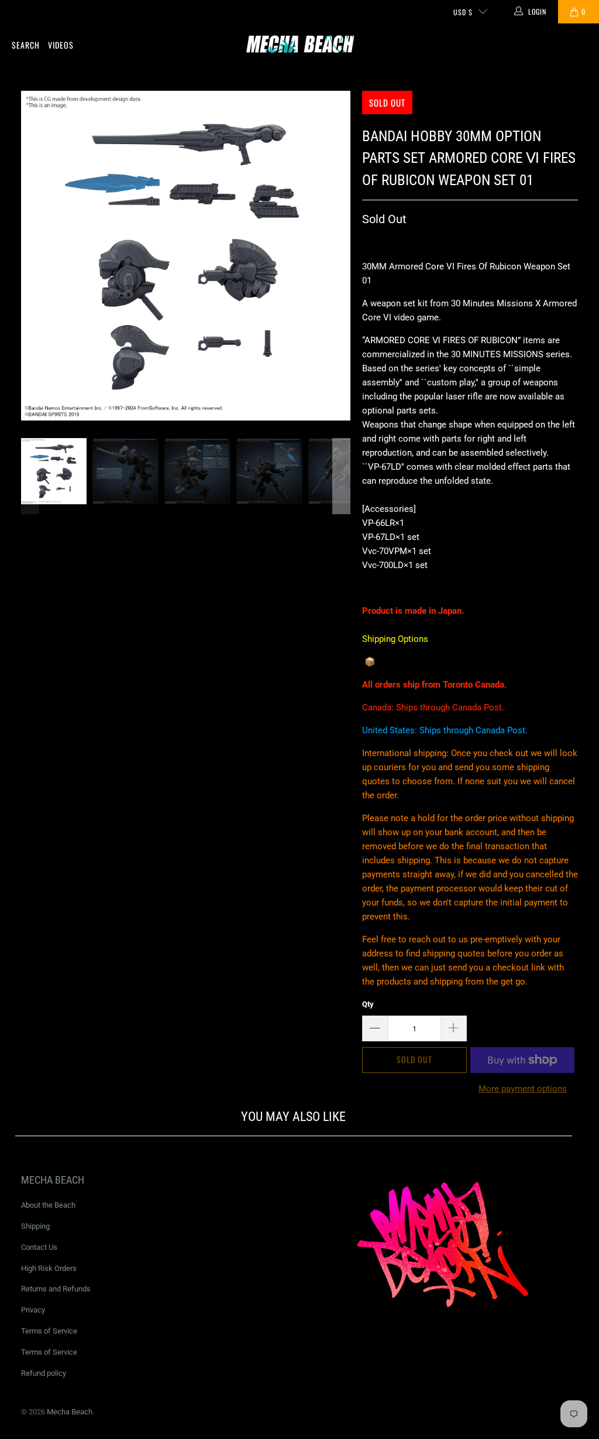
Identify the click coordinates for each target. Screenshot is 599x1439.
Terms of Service (49, 1331)
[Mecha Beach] (300, 45)
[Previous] (29, 256)
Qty (368, 1004)
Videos (61, 45)
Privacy (33, 1309)
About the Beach (48, 1205)
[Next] (341, 256)
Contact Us (39, 1247)
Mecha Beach (69, 1411)
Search (26, 45)
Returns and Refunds (56, 1288)
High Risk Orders (49, 1268)
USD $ (463, 12)
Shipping (35, 1226)
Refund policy (43, 1373)
